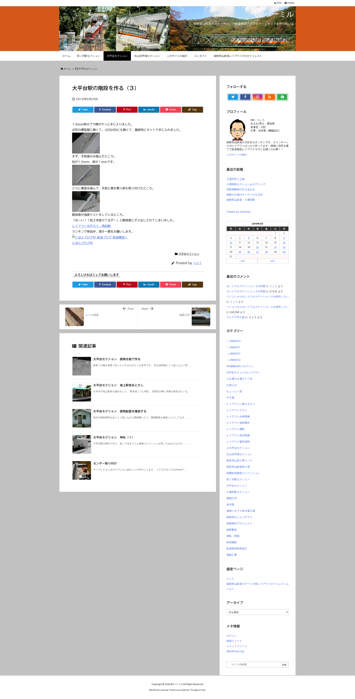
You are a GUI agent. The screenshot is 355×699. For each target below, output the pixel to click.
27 (257, 251)
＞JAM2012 (233, 353)
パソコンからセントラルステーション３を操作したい (257, 296)
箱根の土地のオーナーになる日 (244, 194)
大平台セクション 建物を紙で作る (117, 359)
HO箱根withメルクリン (239, 366)
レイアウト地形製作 (238, 422)
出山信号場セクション (239, 454)
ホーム (67, 68)
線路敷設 (231, 529)
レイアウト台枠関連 (238, 416)
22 (275, 247)
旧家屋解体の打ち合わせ (240, 189)
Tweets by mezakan (238, 211)
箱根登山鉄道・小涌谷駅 (240, 199)
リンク (230, 578)
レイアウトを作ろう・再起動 (91, 225)
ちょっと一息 (234, 391)
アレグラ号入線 (235, 317)
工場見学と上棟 (235, 178)
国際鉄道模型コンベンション (243, 473)
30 (284, 251)
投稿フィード (234, 640)
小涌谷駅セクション (238, 491)
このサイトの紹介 (236, 154)
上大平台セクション (238, 447)
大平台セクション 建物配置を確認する (119, 411)
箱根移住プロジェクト (239, 523)
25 (240, 251)
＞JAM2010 (233, 340)
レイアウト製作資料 (238, 441)
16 (284, 242)
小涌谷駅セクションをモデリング (245, 184)
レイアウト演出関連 (238, 435)
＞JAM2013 (233, 359)
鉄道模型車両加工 (236, 548)
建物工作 (231, 498)
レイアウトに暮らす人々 (240, 403)
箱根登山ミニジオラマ (239, 517)
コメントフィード (236, 646)
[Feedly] (282, 97)
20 (257, 247)
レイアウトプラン (236, 410)
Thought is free (197, 690)
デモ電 (230, 397)
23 (284, 247)
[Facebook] (245, 97)
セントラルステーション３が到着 (245, 286)
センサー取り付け (105, 463)
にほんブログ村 (82, 243)
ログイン (231, 635)
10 (231, 242)
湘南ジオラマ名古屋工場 (240, 510)
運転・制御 (232, 535)
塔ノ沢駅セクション (238, 479)
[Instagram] (257, 97)
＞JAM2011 (233, 347)
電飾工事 (231, 554)
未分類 (230, 504)
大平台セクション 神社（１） (114, 437)
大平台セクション (88, 68)
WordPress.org (235, 651)
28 (266, 251)
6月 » (273, 261)
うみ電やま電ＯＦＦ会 (239, 378)
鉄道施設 (231, 542)
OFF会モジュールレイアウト (243, 372)
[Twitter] (233, 97)
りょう (197, 263)
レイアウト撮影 (235, 428)
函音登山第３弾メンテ (239, 460)
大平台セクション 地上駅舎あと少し (118, 385)
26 (248, 251)
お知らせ (231, 384)
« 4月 (242, 261)
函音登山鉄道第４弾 (238, 466)
